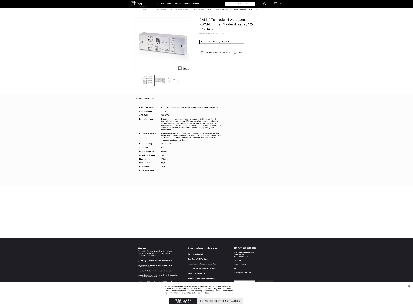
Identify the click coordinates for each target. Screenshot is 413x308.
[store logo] (138, 4)
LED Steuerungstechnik (179, 9)
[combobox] (240, 4)
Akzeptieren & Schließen (183, 301)
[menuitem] (160, 3)
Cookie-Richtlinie (201, 293)
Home (144, 9)
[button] (282, 4)
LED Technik (161, 9)
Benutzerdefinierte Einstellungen (220, 301)
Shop (151, 9)
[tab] (145, 98)
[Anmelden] (265, 4)
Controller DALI (198, 9)
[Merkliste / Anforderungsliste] (270, 4)
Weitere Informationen (145, 98)
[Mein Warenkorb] (275, 4)
